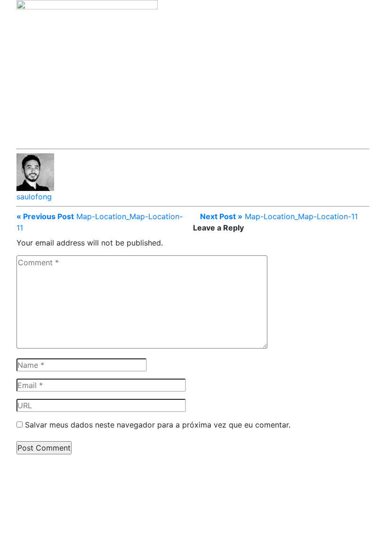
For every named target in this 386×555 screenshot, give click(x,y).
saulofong (34, 196)
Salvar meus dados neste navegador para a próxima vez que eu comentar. (157, 424)
